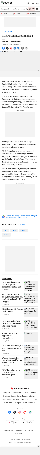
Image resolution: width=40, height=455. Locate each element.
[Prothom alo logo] (20, 389)
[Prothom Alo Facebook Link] (10, 412)
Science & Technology (20, 399)
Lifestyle (32, 396)
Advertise (18, 430)
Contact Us (18, 433)
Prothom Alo (8, 430)
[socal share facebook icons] (4, 49)
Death (14, 230)
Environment (6, 399)
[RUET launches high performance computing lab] (31, 373)
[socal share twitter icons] (7, 49)
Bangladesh (5, 9)
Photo (6, 403)
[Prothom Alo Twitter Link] (15, 412)
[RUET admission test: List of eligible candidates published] (31, 286)
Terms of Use (28, 430)
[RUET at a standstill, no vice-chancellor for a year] (31, 349)
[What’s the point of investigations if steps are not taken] (31, 361)
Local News (7, 31)
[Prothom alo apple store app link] (27, 422)
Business (6, 396)
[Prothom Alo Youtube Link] (25, 412)
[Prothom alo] (7, 3)
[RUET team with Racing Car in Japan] (31, 312)
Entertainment (22, 396)
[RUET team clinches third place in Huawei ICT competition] (31, 325)
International (15, 9)
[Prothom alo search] (28, 3)
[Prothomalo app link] (12, 422)
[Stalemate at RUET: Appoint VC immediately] (31, 337)
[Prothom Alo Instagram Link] (20, 412)
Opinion (33, 393)
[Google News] (30, 412)
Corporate (33, 399)
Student (6, 235)
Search (24, 403)
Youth (13, 396)
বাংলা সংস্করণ (31, 403)
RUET (6, 230)
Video (11, 403)
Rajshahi (23, 230)
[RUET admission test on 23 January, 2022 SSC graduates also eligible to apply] (31, 299)
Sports (23, 9)
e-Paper (18, 403)
